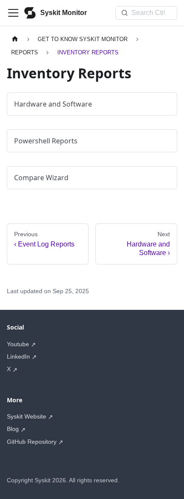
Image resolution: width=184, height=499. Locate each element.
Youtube (18, 344)
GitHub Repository (31, 441)
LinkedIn (18, 356)
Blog (13, 428)
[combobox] (146, 13)
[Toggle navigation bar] (13, 12)
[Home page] (15, 39)
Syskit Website (26, 416)
